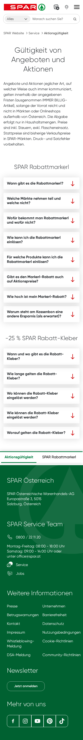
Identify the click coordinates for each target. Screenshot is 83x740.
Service (34, 33)
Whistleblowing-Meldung (20, 643)
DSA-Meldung (18, 655)
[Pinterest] (50, 721)
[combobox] (17, 18)
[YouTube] (37, 721)
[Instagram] (25, 721)
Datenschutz (53, 623)
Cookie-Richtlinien (57, 641)
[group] (18, 457)
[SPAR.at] (25, 7)
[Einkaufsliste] (56, 7)
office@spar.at (29, 556)
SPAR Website (13, 33)
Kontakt (13, 623)
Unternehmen (53, 606)
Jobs (19, 573)
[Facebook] (13, 721)
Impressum (16, 632)
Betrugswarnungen (23, 615)
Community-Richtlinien (61, 655)
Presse (12, 606)
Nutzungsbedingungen (61, 632)
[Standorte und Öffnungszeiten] (66, 7)
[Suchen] (75, 19)
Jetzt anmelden (26, 686)
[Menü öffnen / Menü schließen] (77, 7)
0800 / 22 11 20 (28, 537)
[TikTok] (62, 721)
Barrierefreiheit (54, 615)
